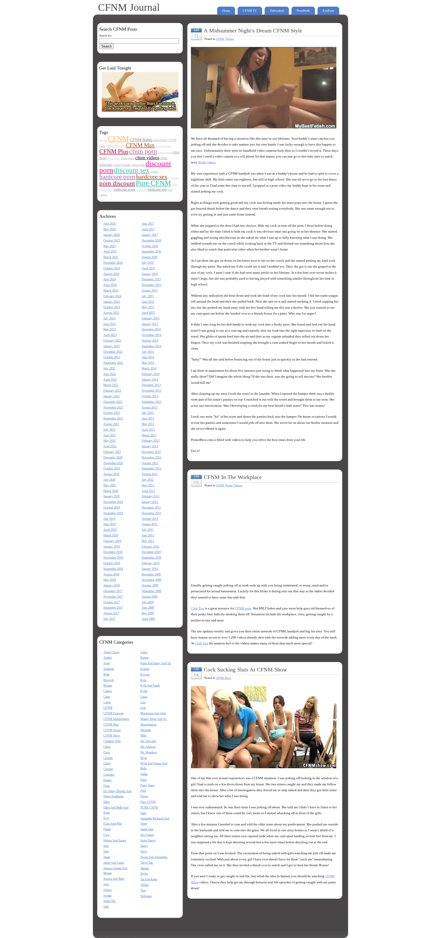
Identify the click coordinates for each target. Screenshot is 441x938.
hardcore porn (117, 176)
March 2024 (110, 290)
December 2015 (151, 279)
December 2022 (112, 352)
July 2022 (109, 368)
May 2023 (109, 329)
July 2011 (148, 530)
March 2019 (110, 535)
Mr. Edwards (148, 741)
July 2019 (109, 519)
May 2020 (109, 485)
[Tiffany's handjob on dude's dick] (263, 127)
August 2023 (111, 313)
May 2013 (148, 424)
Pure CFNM (153, 183)
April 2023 (110, 335)
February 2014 (151, 374)
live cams (173, 177)
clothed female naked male (129, 165)
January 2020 (111, 496)
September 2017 (113, 607)
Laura (143, 697)
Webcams (146, 896)
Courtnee (108, 774)
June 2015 (148, 302)
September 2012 (151, 468)
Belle (106, 674)
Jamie (106, 857)
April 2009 (148, 619)
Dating (107, 780)
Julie (106, 906)
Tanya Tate (146, 862)
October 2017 (111, 602)
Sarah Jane (146, 829)
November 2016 (151, 240)
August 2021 (111, 424)
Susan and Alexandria (153, 857)
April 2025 (110, 251)
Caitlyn (107, 691)
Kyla (143, 680)
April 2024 (110, 285)
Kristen (144, 669)
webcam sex (157, 189)
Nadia (144, 774)
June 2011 (148, 535)
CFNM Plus (113, 151)
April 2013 (148, 429)
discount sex (132, 170)
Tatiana (144, 868)
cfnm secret (164, 152)
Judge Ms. (109, 901)
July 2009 (148, 602)
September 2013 (151, 402)
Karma (144, 657)
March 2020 (110, 491)
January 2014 (150, 379)
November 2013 (151, 390)
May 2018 (109, 580)
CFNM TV (250, 11)
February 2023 (112, 340)
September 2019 (113, 513)
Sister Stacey (148, 840)
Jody (106, 884)
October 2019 (111, 507)
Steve (143, 851)
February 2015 (151, 318)
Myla (143, 758)
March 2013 (149, 435)
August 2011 (149, 524)
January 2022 (111, 396)
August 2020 (111, 474)
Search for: (105, 35)
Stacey (144, 846)
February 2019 (112, 541)
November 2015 (151, 285)
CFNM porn (243, 608)
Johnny (107, 890)
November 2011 (151, 513)
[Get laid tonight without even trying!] (140, 110)
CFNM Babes (141, 140)
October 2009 (150, 585)
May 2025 (109, 246)
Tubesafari (277, 11)
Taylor (144, 873)
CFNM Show (111, 735)
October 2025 (111, 240)
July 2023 (109, 318)
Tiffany (144, 885)
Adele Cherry (111, 652)
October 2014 (150, 340)
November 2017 (113, 596)
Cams (106, 697)
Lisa (142, 702)
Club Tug (197, 608)
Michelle (145, 730)
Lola (143, 707)
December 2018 (112, 552)
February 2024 (112, 296)
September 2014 (151, 346)
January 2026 (111, 235)
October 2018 (111, 563)
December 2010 (151, 552)
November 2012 (151, 457)
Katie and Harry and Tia (155, 663)
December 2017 (112, 591)
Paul (143, 790)
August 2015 (149, 290)
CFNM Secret (111, 730)
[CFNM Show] (263, 767)
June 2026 (109, 223)
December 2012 (151, 452)
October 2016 (150, 246)
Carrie (107, 702)
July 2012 (148, 480)
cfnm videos (147, 157)
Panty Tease (147, 785)
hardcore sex (151, 176)
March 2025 (110, 257)
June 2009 (148, 607)
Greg (106, 835)
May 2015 (148, 307)
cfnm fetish (160, 140)
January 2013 (150, 446)
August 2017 (111, 613)
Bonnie (107, 685)
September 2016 (151, 251)
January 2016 (150, 274)
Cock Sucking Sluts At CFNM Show (245, 669)
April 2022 (110, 379)
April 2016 (148, 268)
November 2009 (151, 580)
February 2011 (151, 546)
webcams (141, 189)
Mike (143, 735)
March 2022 (110, 385)
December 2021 (112, 402)
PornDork (303, 11)
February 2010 (151, 563)
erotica (154, 171)
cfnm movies (163, 146)
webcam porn (124, 189)
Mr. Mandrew (148, 752)
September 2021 (113, 418)
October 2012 (150, 463)
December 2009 (151, 574)
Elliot (106, 802)
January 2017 (150, 235)
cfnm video (127, 158)
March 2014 (149, 368)
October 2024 (111, 268)
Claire (107, 763)
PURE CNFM (149, 807)
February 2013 (151, 440)
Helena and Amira (114, 840)
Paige (143, 779)
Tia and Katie (148, 879)
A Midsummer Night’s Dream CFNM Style (253, 30)
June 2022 (109, 374)
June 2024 (109, 279)
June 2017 (148, 223)
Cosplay (108, 769)
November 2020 (113, 463)
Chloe (107, 747)
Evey (106, 818)
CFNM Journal (129, 7)
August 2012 (149, 474)
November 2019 (113, 502)
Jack (106, 846)
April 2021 (110, 446)
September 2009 (151, 591)
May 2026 (109, 229)
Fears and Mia (112, 823)
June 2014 (148, 357)
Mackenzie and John (153, 713)
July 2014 (148, 352)
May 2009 (148, 613)
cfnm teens (113, 158)
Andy (106, 663)
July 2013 (148, 413)
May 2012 (148, 485)
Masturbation (148, 724)
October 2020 (111, 468)
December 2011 (151, 507)
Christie (108, 758)
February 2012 (151, 496)
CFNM (118, 139)
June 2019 (109, 524)
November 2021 (113, 407)
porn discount (117, 183)
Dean (106, 786)
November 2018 (113, 557)
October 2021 (111, 413)
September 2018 (113, 569)
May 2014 (148, 363)
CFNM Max (140, 145)
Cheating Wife (112, 741)
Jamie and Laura (113, 862)
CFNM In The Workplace (233, 477)
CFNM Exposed (113, 713)
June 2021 (109, 435)
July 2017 (109, 619)
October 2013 (150, 396)
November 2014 (151, 335)
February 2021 (112, 452)
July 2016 (148, 262)
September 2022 (113, 363)
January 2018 (111, 585)
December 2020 (112, 457)
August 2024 (111, 274)
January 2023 (111, 346)
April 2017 (148, 229)
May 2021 (109, 440)
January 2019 (111, 546)
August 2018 (111, 574)
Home (226, 11)
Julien (144, 652)
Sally (143, 813)
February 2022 (112, 390)
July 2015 (148, 296)
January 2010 (150, 569)
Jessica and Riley (114, 879)
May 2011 (148, 541)
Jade (106, 851)
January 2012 (150, 502)
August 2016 (149, 257)
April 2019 (110, 530)
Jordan (107, 895)
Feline (107, 829)
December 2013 (151, 385)
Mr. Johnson (148, 747)
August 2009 (149, 596)
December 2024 (112, 262)
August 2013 (149, 407)
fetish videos (207, 162)
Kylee (144, 691)
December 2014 (151, 329)
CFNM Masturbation (116, 719)
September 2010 (151, 557)
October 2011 (150, 519)
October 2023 (111, 307)
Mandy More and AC (153, 719)
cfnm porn (143, 151)
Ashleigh (108, 669)
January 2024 (111, 302)
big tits (103, 140)
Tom (143, 890)
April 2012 (148, 491)
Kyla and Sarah (150, 685)
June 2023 (109, 324)
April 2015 (148, 313)
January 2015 (150, 324)
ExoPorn (328, 11)
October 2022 (111, 357)
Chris (106, 752)
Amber (107, 657)
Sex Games (147, 835)
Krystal (144, 674)
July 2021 (109, 429)
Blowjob (108, 680)
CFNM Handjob (115, 146)
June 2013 (148, 418)
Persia (144, 796)
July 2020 (109, 480)
